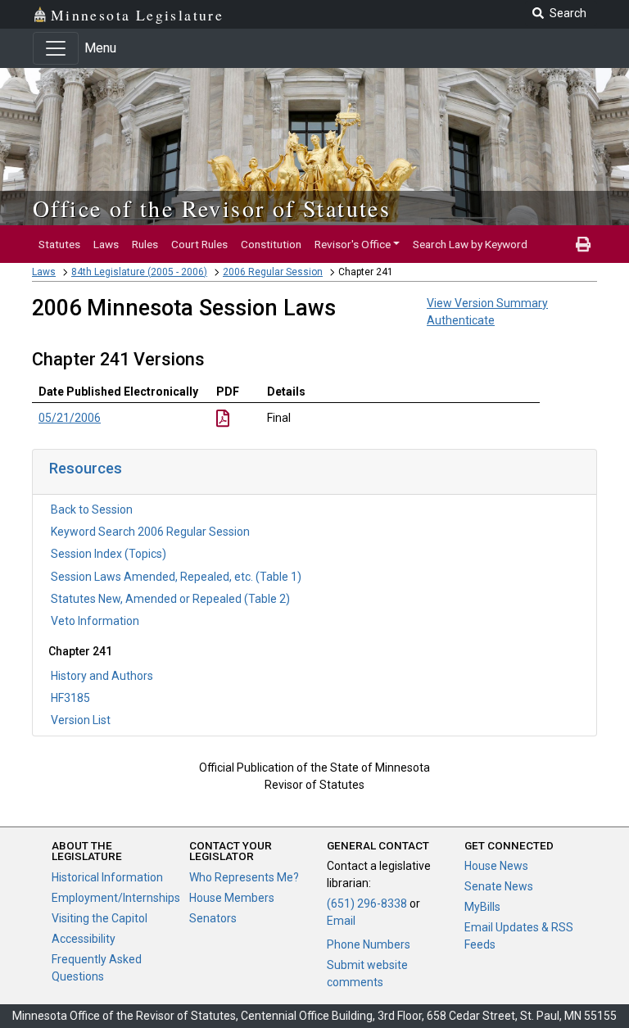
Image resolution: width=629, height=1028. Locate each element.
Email (341, 920)
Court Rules (199, 244)
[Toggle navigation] (56, 48)
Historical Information (107, 877)
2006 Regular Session (273, 272)
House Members (231, 897)
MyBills (482, 906)
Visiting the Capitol (99, 918)
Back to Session (92, 509)
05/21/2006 (69, 417)
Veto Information (95, 620)
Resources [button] (85, 468)
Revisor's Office (352, 244)
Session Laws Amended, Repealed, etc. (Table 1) (176, 576)
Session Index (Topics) (108, 553)
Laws (106, 244)
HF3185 (70, 697)
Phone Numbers (368, 944)
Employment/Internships (116, 897)
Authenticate (461, 320)
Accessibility (83, 938)
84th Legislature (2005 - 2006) (139, 272)
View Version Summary (487, 303)
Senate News (498, 886)
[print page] (583, 244)
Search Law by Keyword (470, 244)
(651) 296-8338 (367, 903)
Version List (81, 720)
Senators (213, 918)
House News (496, 865)
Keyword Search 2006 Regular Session (150, 531)
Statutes (59, 244)
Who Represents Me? (244, 877)
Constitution (271, 244)
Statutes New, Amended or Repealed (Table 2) (170, 598)
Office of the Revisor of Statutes (212, 208)
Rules (145, 244)
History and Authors (102, 675)
